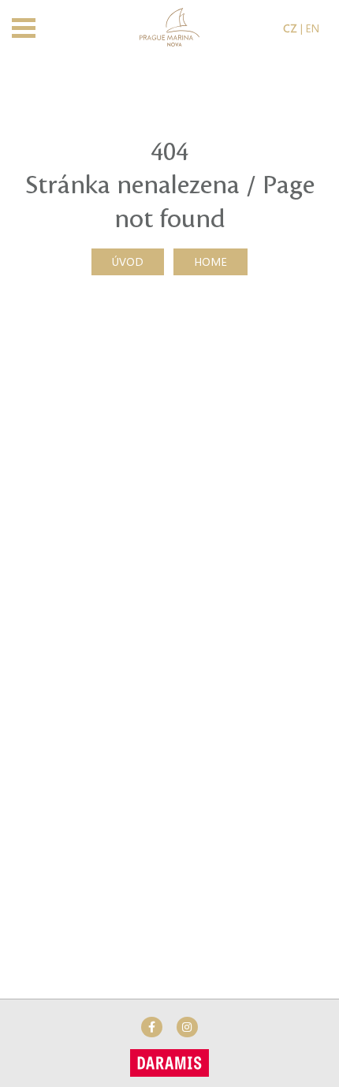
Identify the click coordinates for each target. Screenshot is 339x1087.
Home (210, 261)
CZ (290, 28)
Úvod (127, 261)
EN (312, 28)
